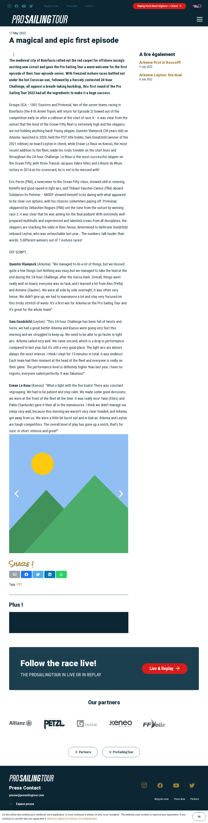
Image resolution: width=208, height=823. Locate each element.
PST (19, 584)
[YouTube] (23, 6)
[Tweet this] (37, 574)
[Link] (197, 6)
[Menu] (200, 19)
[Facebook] (16, 6)
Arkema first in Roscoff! (160, 62)
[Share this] (26, 574)
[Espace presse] (12, 804)
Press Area (179, 798)
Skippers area (161, 798)
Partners (195, 798)
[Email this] (14, 574)
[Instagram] (9, 6)
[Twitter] (31, 6)
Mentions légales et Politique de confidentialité (72, 818)
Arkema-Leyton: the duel (160, 75)
